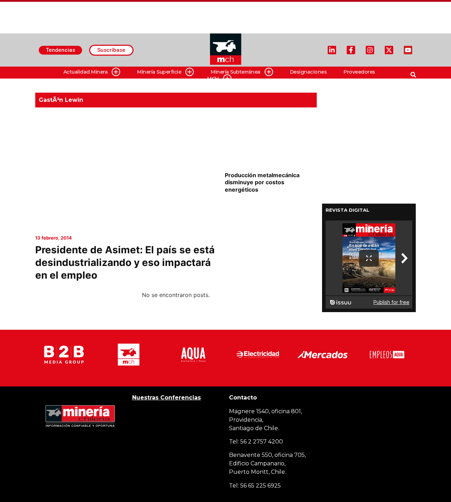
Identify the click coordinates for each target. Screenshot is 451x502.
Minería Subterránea (235, 72)
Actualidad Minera (85, 72)
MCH (213, 78)
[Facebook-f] (351, 50)
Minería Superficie (159, 72)
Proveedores (359, 72)
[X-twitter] (389, 50)
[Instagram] (370, 50)
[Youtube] (408, 50)
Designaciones (308, 72)
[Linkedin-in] (332, 50)
